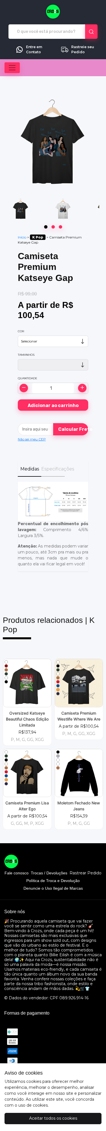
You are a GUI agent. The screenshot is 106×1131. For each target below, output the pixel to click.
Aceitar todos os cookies (53, 1118)
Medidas (29, 469)
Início (22, 237)
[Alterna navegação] (12, 67)
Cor (21, 331)
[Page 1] (45, 227)
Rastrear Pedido (85, 873)
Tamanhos (26, 355)
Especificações (53, 469)
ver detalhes (27, 682)
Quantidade (27, 378)
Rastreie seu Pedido (82, 49)
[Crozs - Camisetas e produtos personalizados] (53, 12)
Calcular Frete (73, 429)
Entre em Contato (34, 49)
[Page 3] (60, 227)
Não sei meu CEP (32, 439)
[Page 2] (53, 227)
